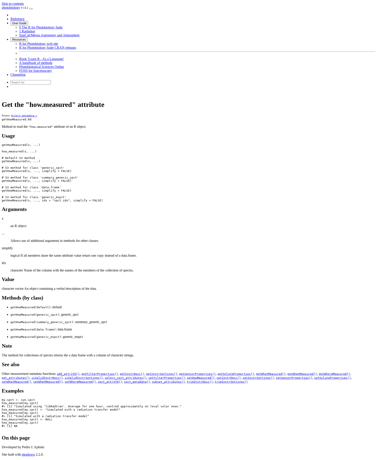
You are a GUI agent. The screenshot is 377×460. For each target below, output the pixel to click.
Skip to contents (13, 3)
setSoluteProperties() (332, 377)
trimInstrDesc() (200, 381)
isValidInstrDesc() (47, 377)
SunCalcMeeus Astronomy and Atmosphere (49, 35)
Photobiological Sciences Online (41, 67)
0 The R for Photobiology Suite (41, 27)
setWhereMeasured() (80, 381)
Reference (17, 19)
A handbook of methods (35, 63)
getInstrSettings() (161, 374)
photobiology (11, 7)
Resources (19, 39)
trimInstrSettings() (231, 381)
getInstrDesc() (132, 374)
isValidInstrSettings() (84, 377)
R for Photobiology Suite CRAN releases (47, 47)
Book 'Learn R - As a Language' (41, 59)
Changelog (18, 74)
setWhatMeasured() (16, 381)
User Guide (19, 23)
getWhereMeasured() (334, 374)
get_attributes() (16, 377)
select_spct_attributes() (126, 377)
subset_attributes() (168, 381)
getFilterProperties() (99, 374)
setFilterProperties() (166, 377)
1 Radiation (27, 31)
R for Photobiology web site (38, 43)
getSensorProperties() (197, 374)
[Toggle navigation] (31, 8)
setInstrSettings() (258, 377)
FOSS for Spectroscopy (35, 70)
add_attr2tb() (68, 374)
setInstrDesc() (228, 377)
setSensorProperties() (294, 377)
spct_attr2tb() (110, 381)
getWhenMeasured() (302, 374)
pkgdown (28, 454)
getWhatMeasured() (271, 374)
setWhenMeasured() (48, 381)
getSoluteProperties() (236, 374)
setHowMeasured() (201, 377)
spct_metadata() (137, 381)
